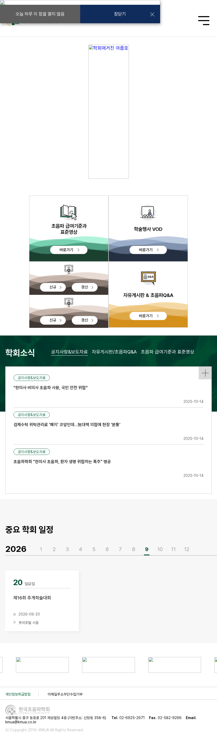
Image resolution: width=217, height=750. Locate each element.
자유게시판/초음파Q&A (114, 352)
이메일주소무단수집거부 (65, 694)
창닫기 (120, 14)
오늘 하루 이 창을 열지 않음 (40, 14)
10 (160, 549)
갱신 (84, 287)
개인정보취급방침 (18, 694)
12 (186, 549)
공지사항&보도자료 (69, 352)
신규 (52, 287)
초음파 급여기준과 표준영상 (167, 352)
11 (173, 549)
